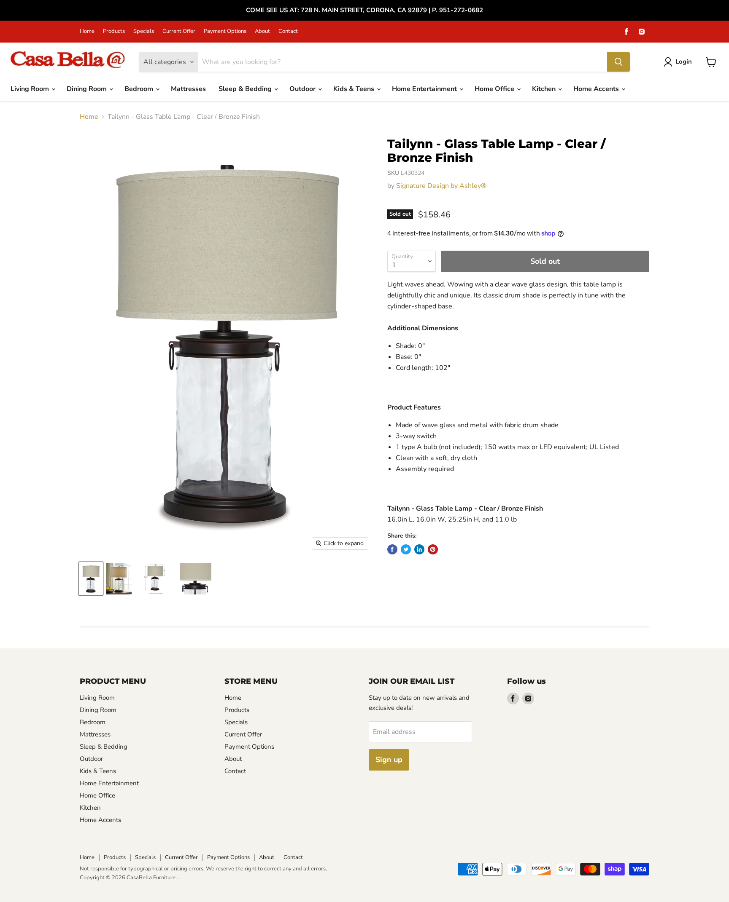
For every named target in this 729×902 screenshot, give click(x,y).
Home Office (495, 89)
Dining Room (87, 89)
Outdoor (303, 89)
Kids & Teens (354, 89)
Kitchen (544, 89)
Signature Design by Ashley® (441, 185)
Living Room (31, 89)
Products (114, 31)
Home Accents (597, 89)
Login (683, 61)
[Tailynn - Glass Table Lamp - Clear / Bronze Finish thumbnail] (91, 578)
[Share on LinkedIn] (419, 549)
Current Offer (178, 31)
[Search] (618, 62)
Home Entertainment (425, 89)
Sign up (388, 760)
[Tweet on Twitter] (406, 549)
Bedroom (139, 89)
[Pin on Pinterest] (433, 549)
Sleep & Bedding (246, 89)
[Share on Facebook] (392, 549)
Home (87, 31)
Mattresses (188, 89)
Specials (143, 31)
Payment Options (225, 31)
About (262, 31)
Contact (288, 31)
